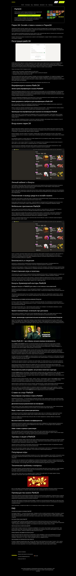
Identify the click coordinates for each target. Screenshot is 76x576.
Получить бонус (29, 15)
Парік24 (29, 256)
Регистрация (61, 2)
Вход (56, 2)
